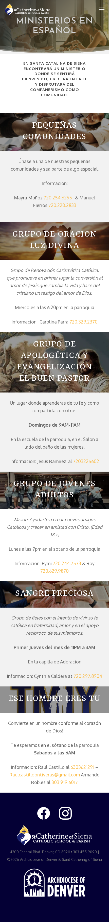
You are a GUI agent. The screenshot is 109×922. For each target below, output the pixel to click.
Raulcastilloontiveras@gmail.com (44, 774)
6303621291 (82, 767)
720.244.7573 (67, 563)
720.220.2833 (62, 205)
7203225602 (86, 461)
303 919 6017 (64, 782)
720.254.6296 (58, 197)
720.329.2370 (83, 322)
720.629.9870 (54, 571)
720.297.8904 (88, 676)
